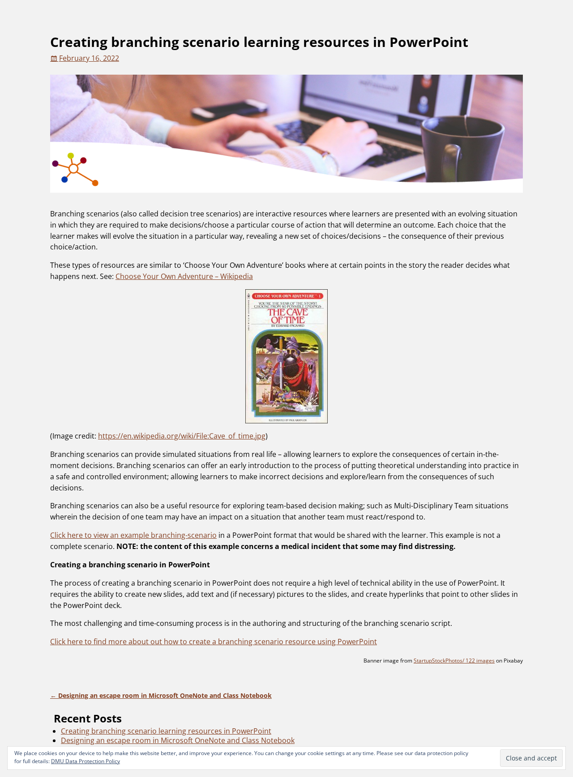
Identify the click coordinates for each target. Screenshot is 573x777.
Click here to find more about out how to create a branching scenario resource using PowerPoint (213, 641)
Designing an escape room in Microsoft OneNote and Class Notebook (161, 695)
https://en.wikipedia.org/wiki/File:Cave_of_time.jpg (181, 436)
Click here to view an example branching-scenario (133, 535)
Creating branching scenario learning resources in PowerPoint (166, 731)
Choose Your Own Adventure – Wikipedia (184, 276)
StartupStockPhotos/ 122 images (454, 660)
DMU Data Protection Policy (85, 761)
